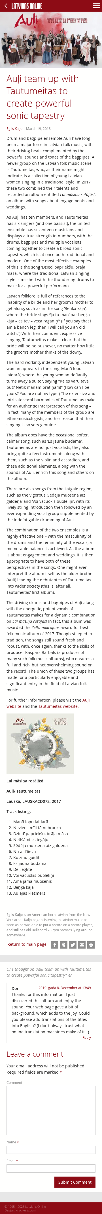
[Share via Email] (82, 945)
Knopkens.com (26, 1210)
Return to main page (26, 944)
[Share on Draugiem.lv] (63, 945)
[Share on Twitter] (72, 945)
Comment (14, 1082)
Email (12, 1160)
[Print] (91, 945)
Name (13, 1142)
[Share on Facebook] (54, 945)
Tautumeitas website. (58, 706)
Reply (86, 1037)
